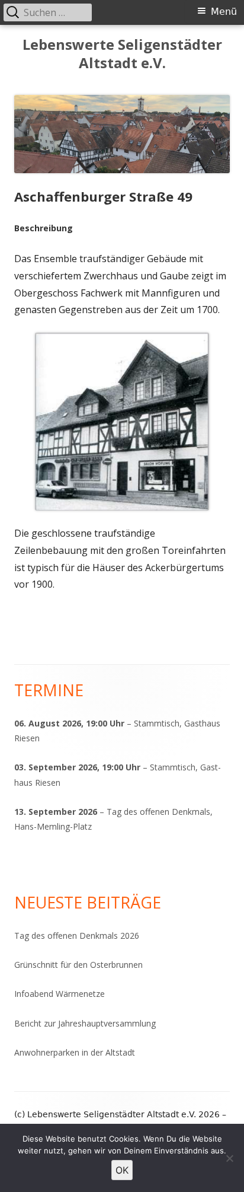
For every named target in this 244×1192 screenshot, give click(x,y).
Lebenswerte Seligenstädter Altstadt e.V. (122, 54)
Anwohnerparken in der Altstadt (74, 1052)
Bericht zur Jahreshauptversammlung (85, 1023)
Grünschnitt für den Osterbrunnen (78, 964)
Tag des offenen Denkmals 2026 (76, 935)
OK (122, 1170)
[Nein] (229, 1158)
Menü (224, 11)
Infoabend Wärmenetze (59, 993)
